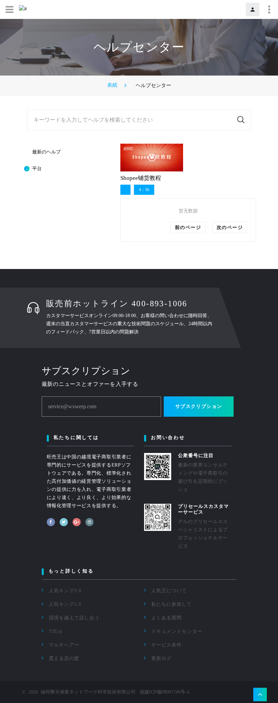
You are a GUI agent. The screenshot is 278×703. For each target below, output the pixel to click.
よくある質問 (166, 617)
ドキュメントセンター (176, 631)
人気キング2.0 (65, 604)
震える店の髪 (64, 658)
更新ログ (161, 658)
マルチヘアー (64, 644)
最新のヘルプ (46, 151)
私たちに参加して (171, 604)
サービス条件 (166, 644)
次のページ (230, 227)
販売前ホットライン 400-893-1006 (116, 303)
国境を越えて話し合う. (75, 617)
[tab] (66, 169)
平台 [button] (37, 168)
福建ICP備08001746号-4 (164, 692)
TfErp (55, 631)
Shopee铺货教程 (140, 178)
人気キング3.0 (65, 590)
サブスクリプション (198, 406)
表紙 (112, 85)
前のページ (188, 227)
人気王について (169, 590)
